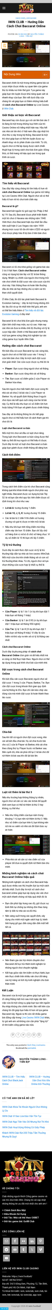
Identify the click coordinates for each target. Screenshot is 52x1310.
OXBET (35, 1217)
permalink (32, 1048)
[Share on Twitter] (23, 1035)
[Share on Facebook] (18, 1035)
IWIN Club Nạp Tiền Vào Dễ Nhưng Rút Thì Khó (25, 1121)
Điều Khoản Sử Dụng (15, 1214)
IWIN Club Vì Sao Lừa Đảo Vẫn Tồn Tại (21, 1116)
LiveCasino (31, 18)
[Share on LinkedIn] (39, 1035)
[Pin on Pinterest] (33, 1035)
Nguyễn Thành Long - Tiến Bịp (31, 35)
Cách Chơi (20, 18)
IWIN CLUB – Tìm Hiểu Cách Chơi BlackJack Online (13, 1080)
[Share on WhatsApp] (13, 1035)
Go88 (26, 1221)
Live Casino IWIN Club (33, 1017)
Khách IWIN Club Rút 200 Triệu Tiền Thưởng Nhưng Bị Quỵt (24, 1134)
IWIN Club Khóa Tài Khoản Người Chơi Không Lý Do (24, 1109)
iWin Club (8, 108)
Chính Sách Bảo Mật (15, 1210)
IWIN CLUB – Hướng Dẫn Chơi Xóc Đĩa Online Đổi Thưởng (39, 1080)
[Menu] (4, 8)
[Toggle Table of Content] (43, 74)
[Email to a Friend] (28, 1035)
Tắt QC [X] (4, 1309)
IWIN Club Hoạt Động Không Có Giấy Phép (23, 1127)
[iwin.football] (26, 8)
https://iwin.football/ (22, 1276)
